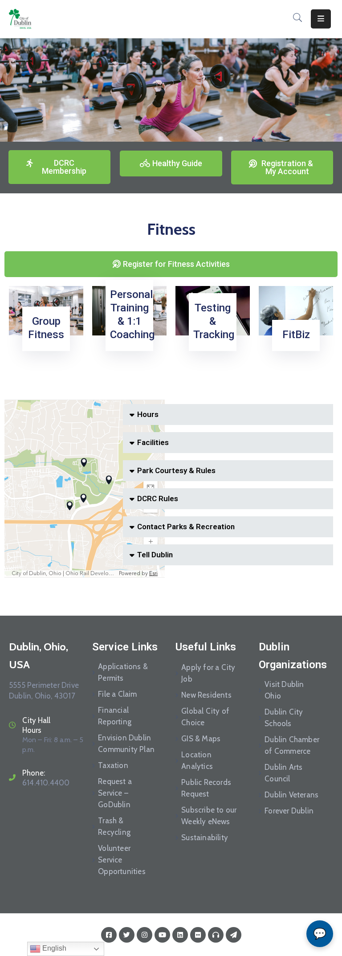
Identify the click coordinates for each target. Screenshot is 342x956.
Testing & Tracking (213, 321)
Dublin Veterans (291, 794)
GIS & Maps (200, 738)
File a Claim (117, 694)
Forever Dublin (289, 810)
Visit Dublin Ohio (284, 690)
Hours (148, 414)
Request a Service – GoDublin (115, 793)
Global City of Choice (205, 717)
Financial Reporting (114, 716)
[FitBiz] (296, 310)
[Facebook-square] (109, 935)
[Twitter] (126, 935)
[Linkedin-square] (180, 935)
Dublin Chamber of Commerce (292, 745)
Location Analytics (197, 760)
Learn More (44, 353)
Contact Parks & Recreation (186, 526)
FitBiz (296, 334)
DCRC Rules (157, 498)
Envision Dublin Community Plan (126, 743)
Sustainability (204, 837)
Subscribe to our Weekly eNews (208, 815)
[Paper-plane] (233, 935)
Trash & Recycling (114, 826)
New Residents (206, 694)
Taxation (113, 765)
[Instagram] (144, 935)
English (53, 948)
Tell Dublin (155, 554)
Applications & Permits (123, 672)
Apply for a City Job (208, 673)
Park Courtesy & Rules (176, 470)
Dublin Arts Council (283, 773)
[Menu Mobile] (321, 19)
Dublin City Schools (284, 717)
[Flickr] (198, 935)
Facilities (153, 442)
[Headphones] (216, 935)
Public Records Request (206, 788)
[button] (228, 414)
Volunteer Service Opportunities (122, 860)
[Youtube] (162, 935)
